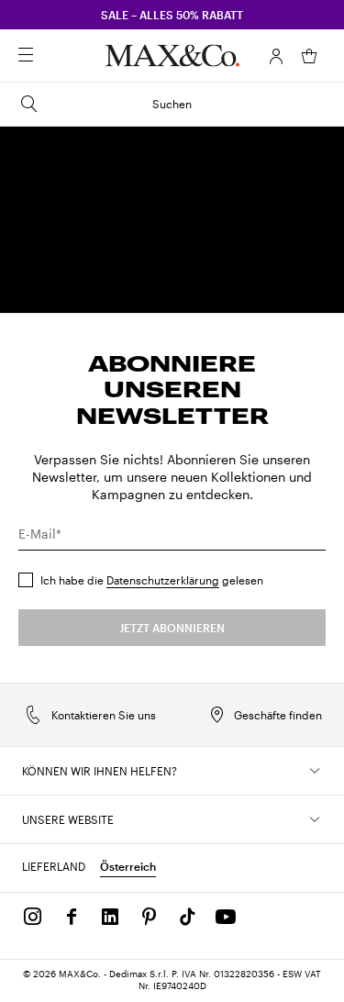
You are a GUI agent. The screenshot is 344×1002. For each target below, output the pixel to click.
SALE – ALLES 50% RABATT (172, 14)
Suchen (172, 103)
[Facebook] (72, 917)
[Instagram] (33, 917)
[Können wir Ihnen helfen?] (314, 770)
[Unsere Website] (314, 819)
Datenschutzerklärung (162, 579)
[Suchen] (51, 56)
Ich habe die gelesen (151, 579)
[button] (276, 56)
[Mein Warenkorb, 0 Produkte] (309, 56)
